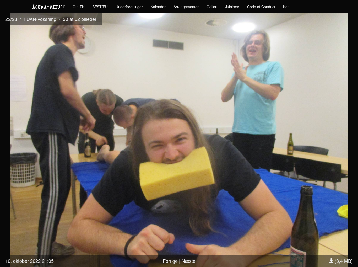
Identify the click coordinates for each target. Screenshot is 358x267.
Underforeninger (129, 6)
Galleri (212, 6)
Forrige (170, 260)
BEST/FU (100, 6)
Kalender (158, 6)
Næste (189, 260)
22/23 (11, 18)
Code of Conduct (261, 6)
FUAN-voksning (40, 18)
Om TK (78, 6)
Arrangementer (186, 6)
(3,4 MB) (343, 260)
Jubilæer (232, 6)
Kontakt (289, 6)
